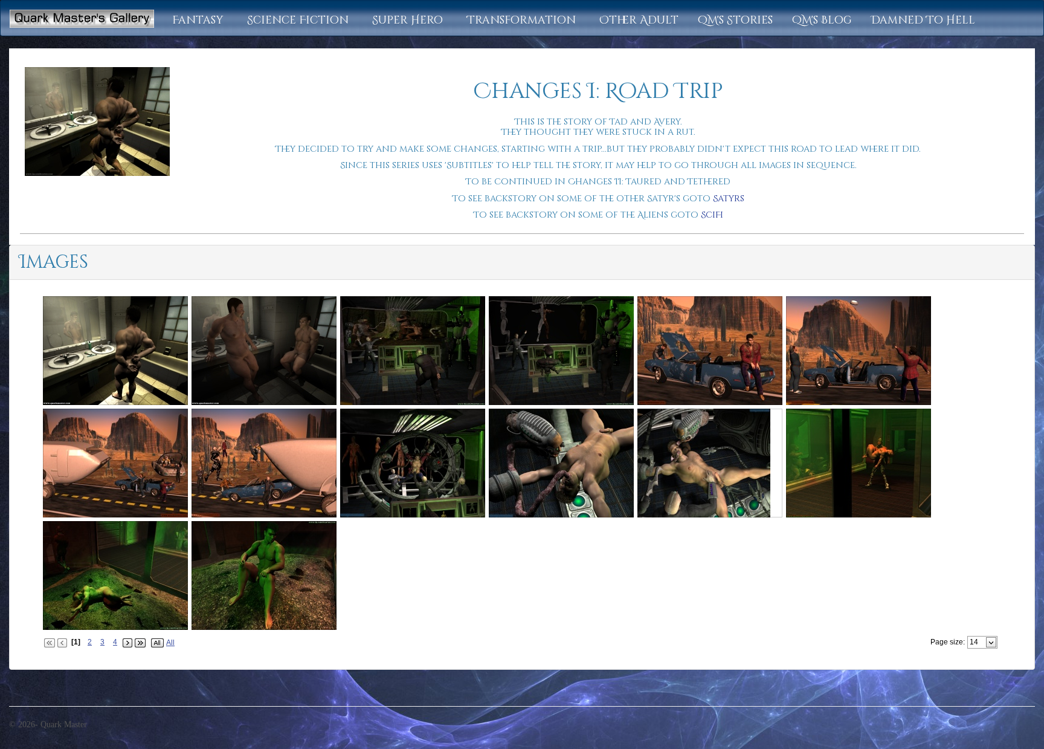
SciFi (712, 215)
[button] (200, 20)
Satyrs (728, 198)
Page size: (947, 642)
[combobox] (977, 642)
